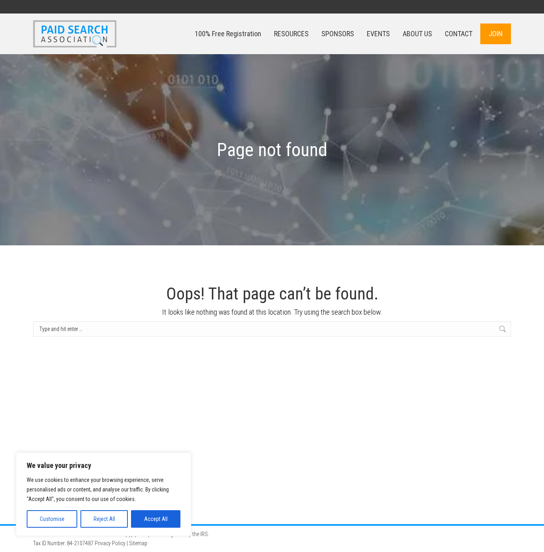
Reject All (104, 519)
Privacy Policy (110, 543)
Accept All (156, 519)
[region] (103, 494)
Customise (52, 519)
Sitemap (138, 543)
